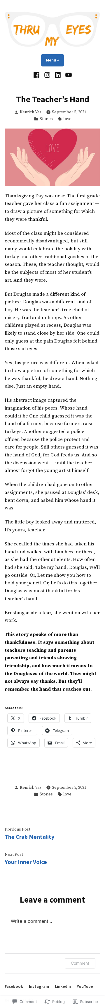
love (67, 118)
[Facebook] (37, 75)
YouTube (85, 986)
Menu (55, 60)
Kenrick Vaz (30, 112)
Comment (80, 963)
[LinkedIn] (57, 75)
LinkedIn (63, 986)
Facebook (14, 986)
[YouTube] (67, 75)
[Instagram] (47, 75)
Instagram (39, 986)
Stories (46, 118)
